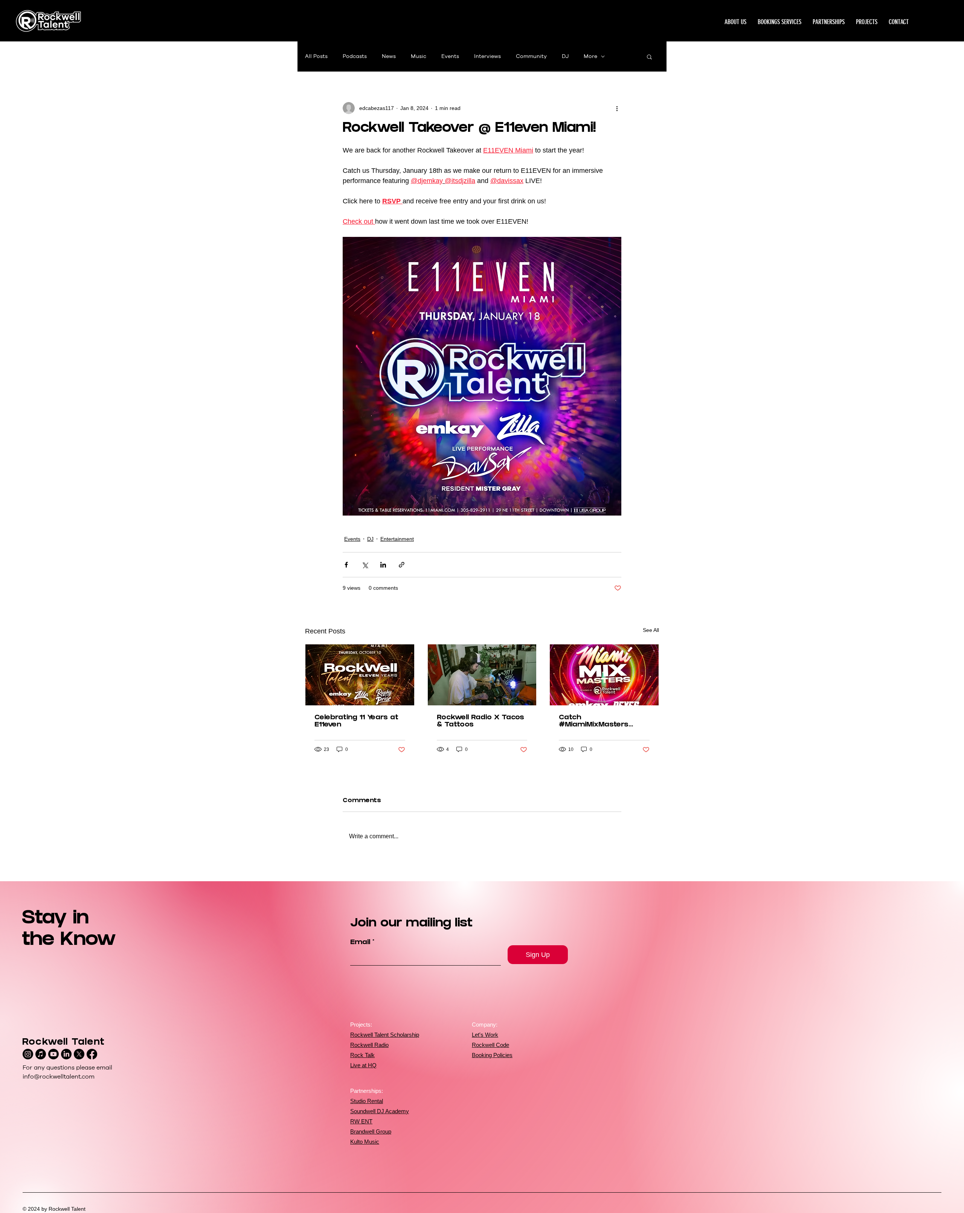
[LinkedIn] (66, 1054)
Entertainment (397, 539)
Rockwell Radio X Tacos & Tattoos (480, 721)
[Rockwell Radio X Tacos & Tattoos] (482, 674)
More (590, 56)
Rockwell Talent (63, 1043)
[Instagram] (28, 1054)
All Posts (316, 56)
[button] (866, 22)
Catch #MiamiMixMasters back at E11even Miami (600, 721)
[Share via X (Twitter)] (364, 564)
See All (651, 630)
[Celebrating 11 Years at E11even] (359, 674)
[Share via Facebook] (346, 564)
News (389, 56)
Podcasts (355, 56)
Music (418, 56)
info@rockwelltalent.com (59, 1077)
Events (450, 56)
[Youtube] (53, 1054)
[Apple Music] (40, 1054)
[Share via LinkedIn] (383, 564)
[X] (79, 1054)
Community (531, 56)
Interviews (487, 56)
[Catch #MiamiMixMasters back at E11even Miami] (604, 674)
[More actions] (616, 108)
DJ (565, 56)
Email (360, 943)
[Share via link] (401, 564)
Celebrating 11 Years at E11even (356, 721)
